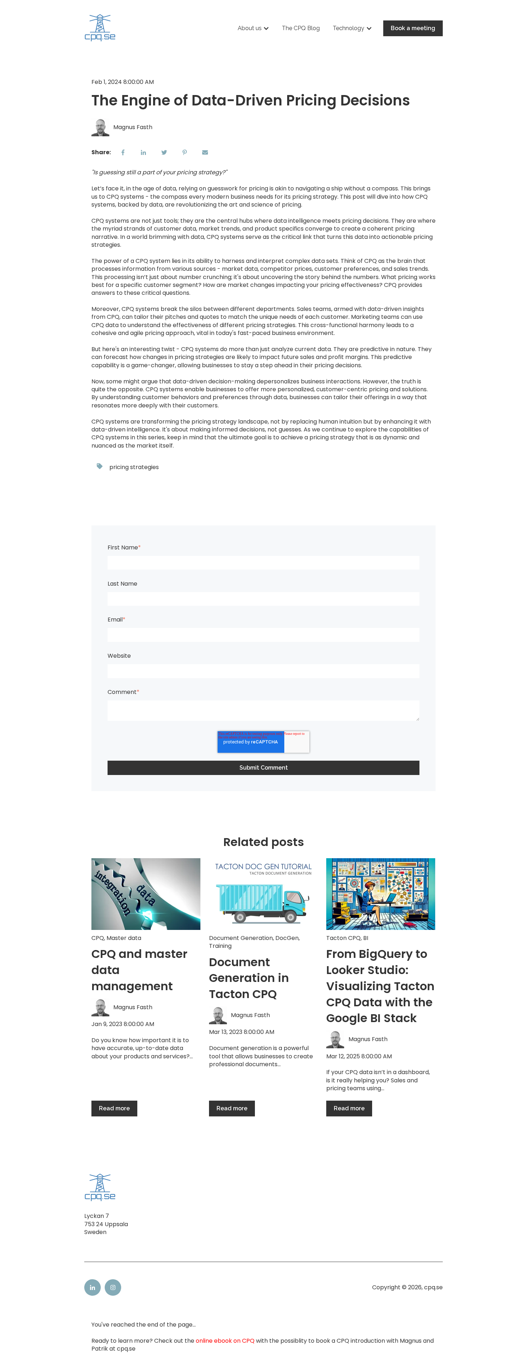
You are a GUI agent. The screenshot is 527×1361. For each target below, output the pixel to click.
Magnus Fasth (132, 127)
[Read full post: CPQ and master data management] (145, 894)
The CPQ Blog (301, 28)
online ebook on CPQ (225, 1341)
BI (365, 938)
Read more (114, 1108)
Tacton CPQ (343, 938)
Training (220, 946)
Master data (123, 938)
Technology (348, 28)
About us (250, 28)
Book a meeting (413, 28)
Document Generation (241, 938)
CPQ (97, 938)
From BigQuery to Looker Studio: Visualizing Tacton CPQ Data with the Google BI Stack (380, 986)
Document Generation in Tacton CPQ (249, 978)
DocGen (287, 938)
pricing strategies (134, 467)
